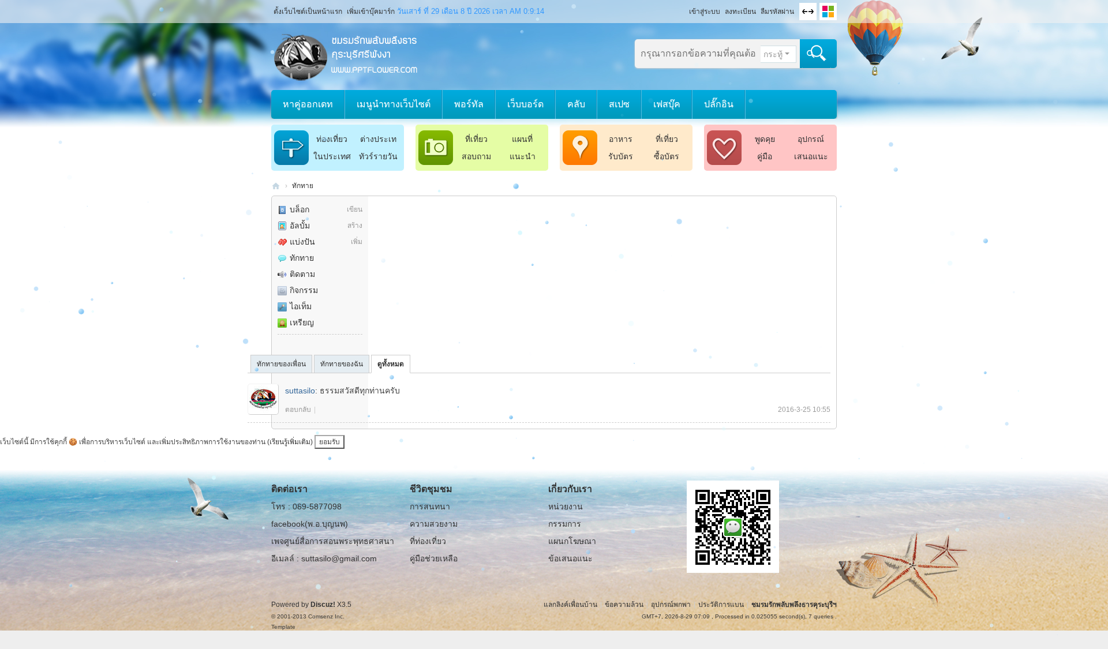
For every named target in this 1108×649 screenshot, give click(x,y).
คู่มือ (764, 156)
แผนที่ (522, 139)
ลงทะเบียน (740, 11)
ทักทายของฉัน (341, 364)
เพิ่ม (356, 242)
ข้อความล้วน (624, 605)
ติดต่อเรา (289, 489)
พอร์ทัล (469, 104)
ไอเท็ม (301, 306)
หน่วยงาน (565, 506)
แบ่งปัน (302, 241)
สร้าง (354, 226)
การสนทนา (430, 506)
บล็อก (299, 209)
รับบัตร (620, 156)
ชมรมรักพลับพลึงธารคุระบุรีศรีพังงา (275, 186)
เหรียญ (302, 322)
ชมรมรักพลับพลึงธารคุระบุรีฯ (794, 605)
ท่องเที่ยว (331, 139)
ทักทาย (302, 186)
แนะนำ (523, 156)
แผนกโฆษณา (572, 541)
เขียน (354, 209)
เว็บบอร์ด (525, 104)
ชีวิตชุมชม (431, 489)
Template (283, 627)
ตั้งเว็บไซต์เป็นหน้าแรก (308, 11)
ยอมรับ (329, 442)
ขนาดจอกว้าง (808, 11)
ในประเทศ (332, 156)
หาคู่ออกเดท (308, 104)
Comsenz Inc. (326, 616)
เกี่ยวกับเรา (570, 489)
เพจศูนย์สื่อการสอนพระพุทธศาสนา (332, 541)
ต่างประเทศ (378, 141)
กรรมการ (564, 523)
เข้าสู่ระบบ (704, 11)
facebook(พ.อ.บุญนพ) (309, 523)
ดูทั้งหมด (390, 364)
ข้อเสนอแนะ (570, 558)
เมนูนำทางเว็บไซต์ (394, 104)
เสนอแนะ (811, 156)
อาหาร (620, 139)
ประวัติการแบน (721, 605)
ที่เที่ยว (476, 139)
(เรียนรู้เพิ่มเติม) (290, 442)
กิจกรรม (304, 290)
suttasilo (300, 390)
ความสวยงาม (434, 523)
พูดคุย (765, 139)
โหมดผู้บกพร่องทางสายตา (684, 8)
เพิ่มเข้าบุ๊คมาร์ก (371, 11)
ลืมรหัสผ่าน (777, 11)
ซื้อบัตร (666, 156)
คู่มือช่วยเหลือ (434, 558)
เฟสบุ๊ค (666, 104)
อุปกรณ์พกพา (671, 605)
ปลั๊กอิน (718, 104)
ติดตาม (302, 274)
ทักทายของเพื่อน (281, 364)
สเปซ (619, 104)
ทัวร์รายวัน (378, 156)
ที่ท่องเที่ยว (428, 541)
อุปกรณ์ (811, 139)
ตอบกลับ (298, 410)
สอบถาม (476, 156)
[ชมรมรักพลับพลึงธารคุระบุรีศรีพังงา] (346, 56)
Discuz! (322, 605)
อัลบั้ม (300, 225)
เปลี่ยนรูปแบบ (828, 11)
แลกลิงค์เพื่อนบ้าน (570, 605)
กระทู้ (773, 54)
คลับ (576, 104)
